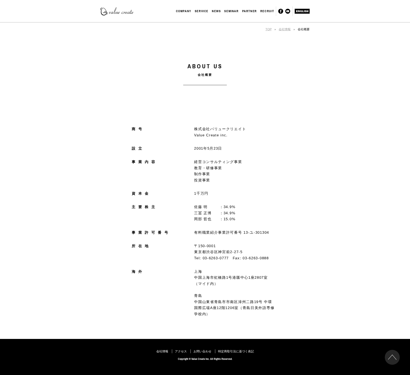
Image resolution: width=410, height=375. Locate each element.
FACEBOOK (280, 11)
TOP (268, 29)
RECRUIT (267, 11)
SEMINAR (231, 11)
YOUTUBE (287, 11)
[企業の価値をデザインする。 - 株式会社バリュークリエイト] (118, 11)
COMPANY (183, 11)
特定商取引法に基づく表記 (236, 351)
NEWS (216, 11)
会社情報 (285, 29)
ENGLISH (302, 11)
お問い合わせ (202, 351)
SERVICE (201, 11)
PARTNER (249, 11)
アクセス (181, 351)
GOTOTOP (392, 357)
